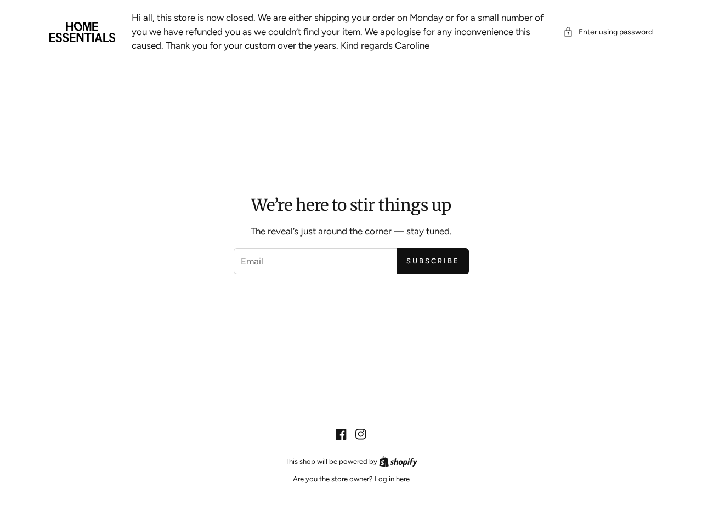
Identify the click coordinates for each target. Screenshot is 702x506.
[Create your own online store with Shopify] (398, 461)
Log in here (392, 479)
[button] (608, 32)
